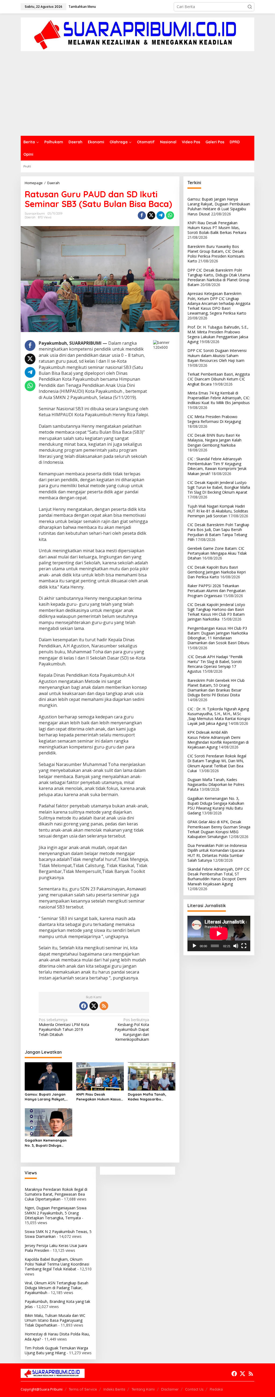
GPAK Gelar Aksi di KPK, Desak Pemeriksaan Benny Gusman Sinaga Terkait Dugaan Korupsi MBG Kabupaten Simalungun (218, 829)
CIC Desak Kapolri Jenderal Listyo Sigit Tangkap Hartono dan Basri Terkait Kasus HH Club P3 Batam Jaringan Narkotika (216, 612)
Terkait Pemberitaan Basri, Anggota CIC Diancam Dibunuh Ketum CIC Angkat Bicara (218, 379)
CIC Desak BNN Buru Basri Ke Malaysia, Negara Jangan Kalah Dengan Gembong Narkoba (214, 440)
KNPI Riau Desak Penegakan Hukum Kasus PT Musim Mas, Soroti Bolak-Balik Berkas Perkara (98, 1097)
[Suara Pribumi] (137, 33)
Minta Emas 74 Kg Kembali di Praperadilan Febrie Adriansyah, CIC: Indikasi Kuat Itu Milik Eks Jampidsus (218, 397)
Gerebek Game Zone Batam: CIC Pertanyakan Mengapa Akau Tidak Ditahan (217, 553)
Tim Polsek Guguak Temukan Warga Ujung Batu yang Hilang (56, 1350)
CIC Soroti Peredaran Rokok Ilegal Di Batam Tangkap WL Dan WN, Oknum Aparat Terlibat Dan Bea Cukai (216, 763)
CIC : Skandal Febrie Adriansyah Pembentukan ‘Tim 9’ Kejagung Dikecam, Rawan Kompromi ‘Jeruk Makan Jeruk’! (217, 466)
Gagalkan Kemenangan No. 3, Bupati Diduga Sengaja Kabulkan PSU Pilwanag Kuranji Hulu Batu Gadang (46, 1142)
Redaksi (216, 1389)
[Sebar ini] (142, 215)
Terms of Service (83, 1389)
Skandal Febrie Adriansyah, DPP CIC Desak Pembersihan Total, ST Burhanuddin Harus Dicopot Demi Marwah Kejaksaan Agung (218, 876)
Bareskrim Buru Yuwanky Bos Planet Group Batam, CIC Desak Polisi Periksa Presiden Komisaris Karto (216, 254)
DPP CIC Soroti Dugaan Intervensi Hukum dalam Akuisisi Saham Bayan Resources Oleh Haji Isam (217, 355)
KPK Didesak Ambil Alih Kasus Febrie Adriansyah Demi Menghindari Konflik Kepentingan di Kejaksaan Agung (218, 740)
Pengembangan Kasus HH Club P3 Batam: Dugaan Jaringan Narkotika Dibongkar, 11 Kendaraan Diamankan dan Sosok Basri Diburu (218, 636)
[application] (218, 933)
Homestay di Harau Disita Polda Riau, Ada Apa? (57, 1336)
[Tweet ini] (151, 215)
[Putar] (194, 946)
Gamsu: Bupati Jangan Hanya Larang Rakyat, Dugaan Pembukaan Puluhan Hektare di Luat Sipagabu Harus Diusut (46, 1097)
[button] (249, 6)
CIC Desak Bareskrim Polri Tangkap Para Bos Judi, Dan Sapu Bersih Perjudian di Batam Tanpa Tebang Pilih (218, 532)
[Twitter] (93, 1006)
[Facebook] (83, 1006)
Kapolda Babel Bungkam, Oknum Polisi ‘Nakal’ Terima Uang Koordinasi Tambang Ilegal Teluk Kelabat (57, 1264)
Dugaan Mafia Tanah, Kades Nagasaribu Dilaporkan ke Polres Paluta (147, 1097)
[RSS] (104, 1006)
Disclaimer (170, 1389)
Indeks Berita (114, 1389)
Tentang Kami (143, 1389)
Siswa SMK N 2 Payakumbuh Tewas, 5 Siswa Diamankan (58, 1234)
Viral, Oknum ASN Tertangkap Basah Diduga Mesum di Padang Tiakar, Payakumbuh (56, 1287)
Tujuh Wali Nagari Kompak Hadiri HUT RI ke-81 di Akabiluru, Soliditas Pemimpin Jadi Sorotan (217, 511)
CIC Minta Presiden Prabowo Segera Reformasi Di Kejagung (214, 419)
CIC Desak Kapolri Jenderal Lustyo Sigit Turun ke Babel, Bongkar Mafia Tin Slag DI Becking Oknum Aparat (218, 487)
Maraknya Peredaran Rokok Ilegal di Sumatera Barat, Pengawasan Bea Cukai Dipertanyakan (56, 1194)
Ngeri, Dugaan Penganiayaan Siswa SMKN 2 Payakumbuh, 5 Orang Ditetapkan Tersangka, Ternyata (55, 1212)
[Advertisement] (137, 95)
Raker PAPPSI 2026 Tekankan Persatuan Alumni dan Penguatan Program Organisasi (216, 590)
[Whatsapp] (170, 215)
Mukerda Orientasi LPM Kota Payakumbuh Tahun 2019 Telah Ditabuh (64, 1027)
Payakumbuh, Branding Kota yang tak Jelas (57, 1304)
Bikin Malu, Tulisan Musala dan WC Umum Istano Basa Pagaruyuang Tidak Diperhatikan (55, 1320)
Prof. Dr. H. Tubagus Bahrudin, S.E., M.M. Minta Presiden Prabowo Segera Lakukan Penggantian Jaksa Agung (217, 334)
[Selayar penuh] (244, 946)
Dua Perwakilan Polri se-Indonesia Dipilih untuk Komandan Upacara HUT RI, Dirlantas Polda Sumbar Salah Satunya (217, 853)
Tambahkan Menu (82, 6)
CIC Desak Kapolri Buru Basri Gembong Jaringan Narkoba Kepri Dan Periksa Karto (216, 572)
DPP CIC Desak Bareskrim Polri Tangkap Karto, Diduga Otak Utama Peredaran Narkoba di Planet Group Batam (218, 277)
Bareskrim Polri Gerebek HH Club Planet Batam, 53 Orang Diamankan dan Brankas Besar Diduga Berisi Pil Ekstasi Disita (216, 688)
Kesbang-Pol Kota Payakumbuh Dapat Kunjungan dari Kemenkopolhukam (132, 1029)
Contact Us (194, 1389)
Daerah (30, 217)
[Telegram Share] (161, 215)
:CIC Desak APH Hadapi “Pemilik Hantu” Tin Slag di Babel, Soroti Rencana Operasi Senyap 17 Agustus (215, 664)
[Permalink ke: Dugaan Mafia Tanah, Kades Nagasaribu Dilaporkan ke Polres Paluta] (151, 1076)
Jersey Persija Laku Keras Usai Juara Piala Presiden (56, 1248)
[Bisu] (235, 946)
